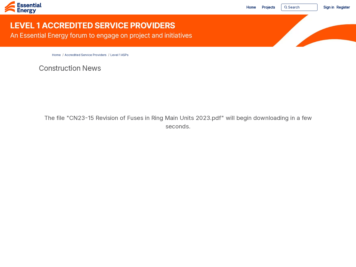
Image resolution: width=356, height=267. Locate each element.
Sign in (329, 7)
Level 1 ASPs (119, 55)
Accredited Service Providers (86, 55)
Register (343, 7)
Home (56, 55)
